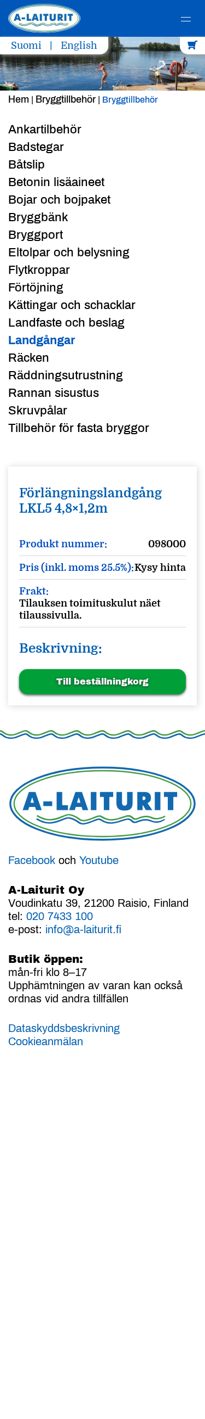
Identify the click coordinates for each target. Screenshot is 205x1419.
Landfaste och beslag (66, 323)
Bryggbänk (38, 217)
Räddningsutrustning (65, 375)
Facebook (31, 860)
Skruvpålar (37, 411)
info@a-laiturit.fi (83, 929)
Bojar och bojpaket (59, 200)
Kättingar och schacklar (72, 305)
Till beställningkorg (102, 681)
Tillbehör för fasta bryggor (78, 428)
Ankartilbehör (44, 130)
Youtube (99, 860)
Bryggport (35, 235)
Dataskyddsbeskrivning (64, 1028)
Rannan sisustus (53, 393)
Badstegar (36, 147)
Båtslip (26, 165)
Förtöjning (35, 288)
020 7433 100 (59, 916)
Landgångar (41, 340)
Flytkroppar (39, 270)
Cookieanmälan (45, 1041)
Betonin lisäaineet (56, 182)
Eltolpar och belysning (69, 252)
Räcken (28, 358)
